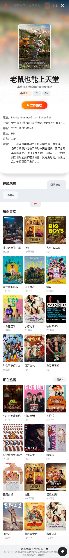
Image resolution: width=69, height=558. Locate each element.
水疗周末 (29, 326)
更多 (59, 379)
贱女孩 (50, 455)
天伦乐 (50, 415)
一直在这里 (9, 326)
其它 (13, 138)
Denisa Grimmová (21, 117)
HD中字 (10, 195)
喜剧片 (26, 93)
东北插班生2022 (12, 455)
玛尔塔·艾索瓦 (34, 122)
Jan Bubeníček (43, 117)
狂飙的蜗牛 (52, 494)
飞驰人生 (8, 533)
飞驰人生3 (30, 455)
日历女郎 (8, 494)
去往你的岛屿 (10, 286)
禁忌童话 (29, 415)
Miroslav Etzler (52, 122)
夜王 (27, 247)
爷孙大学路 (30, 533)
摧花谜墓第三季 (12, 247)
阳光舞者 (29, 286)
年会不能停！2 (11, 365)
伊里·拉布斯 (18, 122)
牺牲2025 (52, 326)
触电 (49, 286)
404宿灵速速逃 (12, 415)
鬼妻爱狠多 (52, 365)
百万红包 (29, 365)
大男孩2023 (53, 247)
